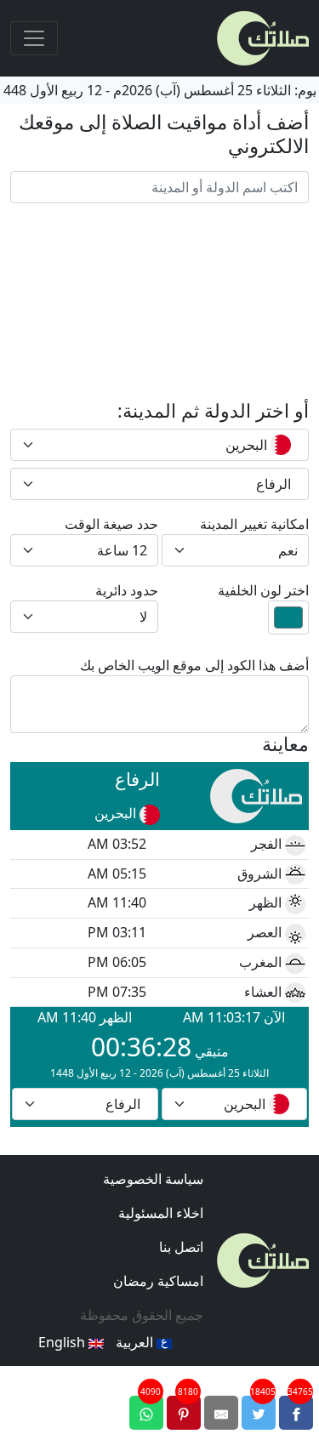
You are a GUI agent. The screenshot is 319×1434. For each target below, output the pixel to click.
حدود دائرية (126, 590)
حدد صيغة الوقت (111, 524)
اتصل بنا (181, 1247)
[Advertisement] (159, 301)
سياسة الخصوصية (153, 1178)
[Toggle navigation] (34, 38)
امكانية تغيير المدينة (254, 524)
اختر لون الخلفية (263, 590)
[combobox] (159, 445)
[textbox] (170, 445)
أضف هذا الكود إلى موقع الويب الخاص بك (194, 665)
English (63, 1342)
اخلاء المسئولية (160, 1213)
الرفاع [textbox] (273, 484)
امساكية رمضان (158, 1281)
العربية (136, 1342)
